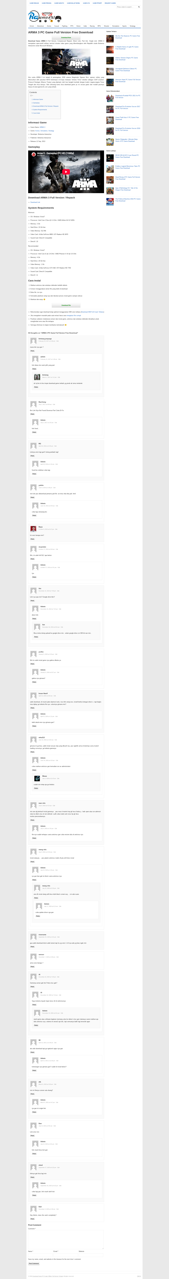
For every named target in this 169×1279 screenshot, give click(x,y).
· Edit (57, 341)
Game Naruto (59, 3)
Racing (92, 26)
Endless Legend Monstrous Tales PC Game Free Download (127, 167)
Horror (78, 26)
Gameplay (36, 103)
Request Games (110, 3)
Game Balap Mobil (73, 3)
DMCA (139, 1276)
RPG (99, 26)
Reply (32, 350)
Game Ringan (34, 3)
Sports (124, 26)
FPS (71, 26)
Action (32, 26)
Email (55, 1251)
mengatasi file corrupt (74, 315)
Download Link (35, 202)
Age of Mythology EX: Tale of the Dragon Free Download (126, 189)
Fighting (64, 26)
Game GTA (86, 3)
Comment (32, 1229)
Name (30, 1251)
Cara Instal (36, 113)
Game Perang (46, 3)
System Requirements (40, 109)
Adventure (40, 26)
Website (81, 1251)
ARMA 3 (42, 127)
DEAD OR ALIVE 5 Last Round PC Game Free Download (127, 156)
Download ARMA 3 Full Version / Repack (45, 106)
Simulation (115, 26)
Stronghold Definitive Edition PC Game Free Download (126, 70)
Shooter (106, 26)
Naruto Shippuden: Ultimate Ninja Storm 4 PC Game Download (126, 140)
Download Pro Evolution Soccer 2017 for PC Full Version (127, 107)
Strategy (132, 26)
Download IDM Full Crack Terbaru (92, 312)
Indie (85, 26)
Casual (56, 26)
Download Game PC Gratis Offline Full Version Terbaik (48, 1276)
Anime (49, 26)
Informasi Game (38, 99)
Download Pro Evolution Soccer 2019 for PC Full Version (127, 129)
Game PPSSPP (97, 3)
